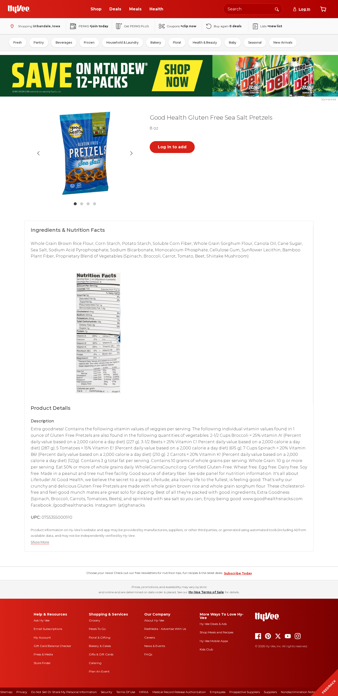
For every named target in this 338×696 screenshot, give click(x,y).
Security (106, 692)
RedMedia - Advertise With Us (165, 629)
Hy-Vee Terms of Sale (206, 592)
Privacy (21, 692)
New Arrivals (282, 42)
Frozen (89, 42)
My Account (42, 637)
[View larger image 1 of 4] (84, 153)
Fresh (17, 42)
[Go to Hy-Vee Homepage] (19, 9)
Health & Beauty (205, 42)
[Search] (277, 9)
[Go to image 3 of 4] (88, 204)
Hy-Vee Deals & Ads (213, 624)
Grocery (94, 620)
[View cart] (323, 9)
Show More (40, 542)
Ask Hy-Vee (41, 620)
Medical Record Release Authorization (179, 692)
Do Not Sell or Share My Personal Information (64, 692)
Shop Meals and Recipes (216, 632)
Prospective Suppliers (244, 692)
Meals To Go (97, 629)
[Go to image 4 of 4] (94, 204)
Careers (149, 637)
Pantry (39, 42)
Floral (177, 42)
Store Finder (42, 663)
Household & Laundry (122, 42)
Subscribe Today (238, 573)
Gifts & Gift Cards (101, 654)
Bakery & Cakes (100, 646)
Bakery (155, 42)
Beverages (64, 42)
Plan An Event (99, 671)
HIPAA (143, 692)
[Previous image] (38, 153)
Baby (232, 42)
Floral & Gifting (99, 637)
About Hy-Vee (154, 620)
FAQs (148, 654)
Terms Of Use (125, 692)
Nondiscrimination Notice (299, 692)
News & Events (154, 646)
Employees (217, 692)
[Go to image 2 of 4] (81, 204)
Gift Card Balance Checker (52, 646)
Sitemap (6, 692)
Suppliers (270, 692)
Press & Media (43, 654)
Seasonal (255, 42)
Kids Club (206, 649)
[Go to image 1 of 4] (75, 204)
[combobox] (253, 9)
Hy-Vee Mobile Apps (214, 641)
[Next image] (131, 153)
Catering (95, 663)
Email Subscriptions (48, 629)
